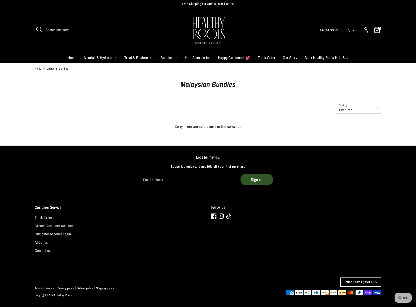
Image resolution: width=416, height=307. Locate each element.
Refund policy (85, 288)
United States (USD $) (335, 30)
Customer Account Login (53, 234)
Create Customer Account (54, 225)
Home (72, 57)
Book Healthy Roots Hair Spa (326, 57)
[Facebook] (213, 216)
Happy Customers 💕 (234, 57)
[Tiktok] (228, 216)
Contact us (43, 250)
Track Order (266, 57)
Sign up (256, 179)
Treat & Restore (136, 57)
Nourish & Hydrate (98, 57)
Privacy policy (65, 288)
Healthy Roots (64, 295)
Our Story (290, 57)
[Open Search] (39, 29)
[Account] (365, 30)
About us (41, 242)
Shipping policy (105, 288)
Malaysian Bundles (57, 69)
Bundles (167, 57)
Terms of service (44, 288)
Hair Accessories (197, 57)
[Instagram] (221, 216)
